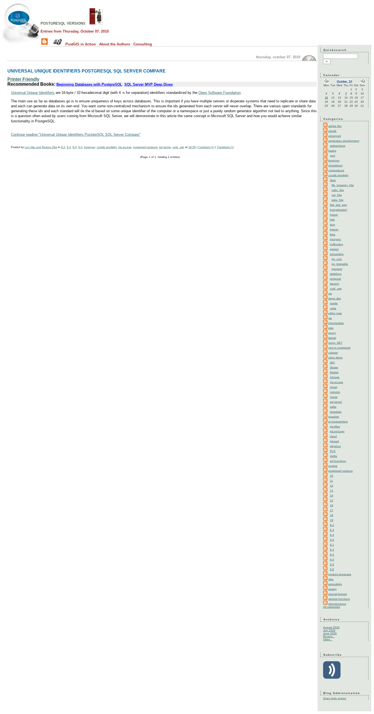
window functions (339, 598)
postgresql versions (63, 23)
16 (331, 505)
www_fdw (337, 199)
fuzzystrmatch (338, 209)
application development (343, 140)
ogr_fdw (337, 194)
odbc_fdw (338, 190)
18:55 (192, 147)
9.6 (332, 569)
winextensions (337, 603)
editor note (335, 313)
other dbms (335, 357)
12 (331, 485)
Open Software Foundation (219, 93)
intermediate (336, 323)
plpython (335, 446)
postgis (332, 465)
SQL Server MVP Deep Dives (148, 84)
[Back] (326, 81)
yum (332, 155)
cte (330, 293)
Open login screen (334, 698)
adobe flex (335, 126)
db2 (332, 362)
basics (332, 150)
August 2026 (331, 627)
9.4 (332, 559)
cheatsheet (335, 165)
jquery (332, 332)
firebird (334, 372)
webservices (337, 145)
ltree (332, 234)
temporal (335, 278)
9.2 (332, 549)
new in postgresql (339, 347)
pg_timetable (340, 263)
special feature (337, 594)
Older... (327, 639)
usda (333, 308)
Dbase (334, 367)
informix (335, 377)
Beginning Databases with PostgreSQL (89, 84)
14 (331, 495)
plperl (333, 436)
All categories (331, 606)
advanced (334, 135)
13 (331, 490)
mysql (333, 387)
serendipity (335, 584)
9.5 (332, 564)
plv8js (333, 456)
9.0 (80, 147)
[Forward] (363, 81)
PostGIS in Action (80, 44)
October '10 (344, 81)
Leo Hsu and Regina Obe (41, 147)
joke (330, 327)
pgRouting (336, 244)
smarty (332, 589)
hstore (334, 214)
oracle (334, 396)
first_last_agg (338, 204)
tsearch (334, 283)
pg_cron (337, 259)
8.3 (69, 147)
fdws (333, 180)
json (332, 224)
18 (331, 515)
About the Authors (114, 44)
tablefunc (336, 273)
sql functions (338, 460)
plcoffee (335, 426)
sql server (165, 147)
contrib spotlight (107, 147)
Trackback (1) (225, 147)
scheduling (337, 254)
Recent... (329, 636)
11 (326, 97)
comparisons (336, 170)
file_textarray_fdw (343, 185)
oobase (333, 352)
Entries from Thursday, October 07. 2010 (75, 31)
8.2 (63, 147)
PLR (332, 451)
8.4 (75, 147)
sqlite (333, 406)
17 (331, 510)
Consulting (142, 44)
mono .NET (335, 342)
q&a (330, 579)
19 (331, 520)
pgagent (337, 268)
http (332, 219)
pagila (334, 303)
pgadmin (333, 416)
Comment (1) (206, 147)
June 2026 (330, 633)
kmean (334, 229)
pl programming (338, 421)
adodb (332, 130)
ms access (124, 147)
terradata (335, 411)
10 (331, 475)
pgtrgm (334, 249)
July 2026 (329, 630)
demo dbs (334, 298)
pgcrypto (335, 239)
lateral (332, 337)
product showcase (339, 574)
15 (331, 500)
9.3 (332, 554)
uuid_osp (178, 147)
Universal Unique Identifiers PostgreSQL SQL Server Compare (86, 70)
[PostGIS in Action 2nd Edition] (96, 23)
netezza (335, 392)
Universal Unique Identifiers (32, 93)
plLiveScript (337, 431)
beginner (89, 147)
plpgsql (334, 441)
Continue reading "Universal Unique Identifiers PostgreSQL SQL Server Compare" (75, 134)
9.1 (332, 544)
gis (330, 318)
